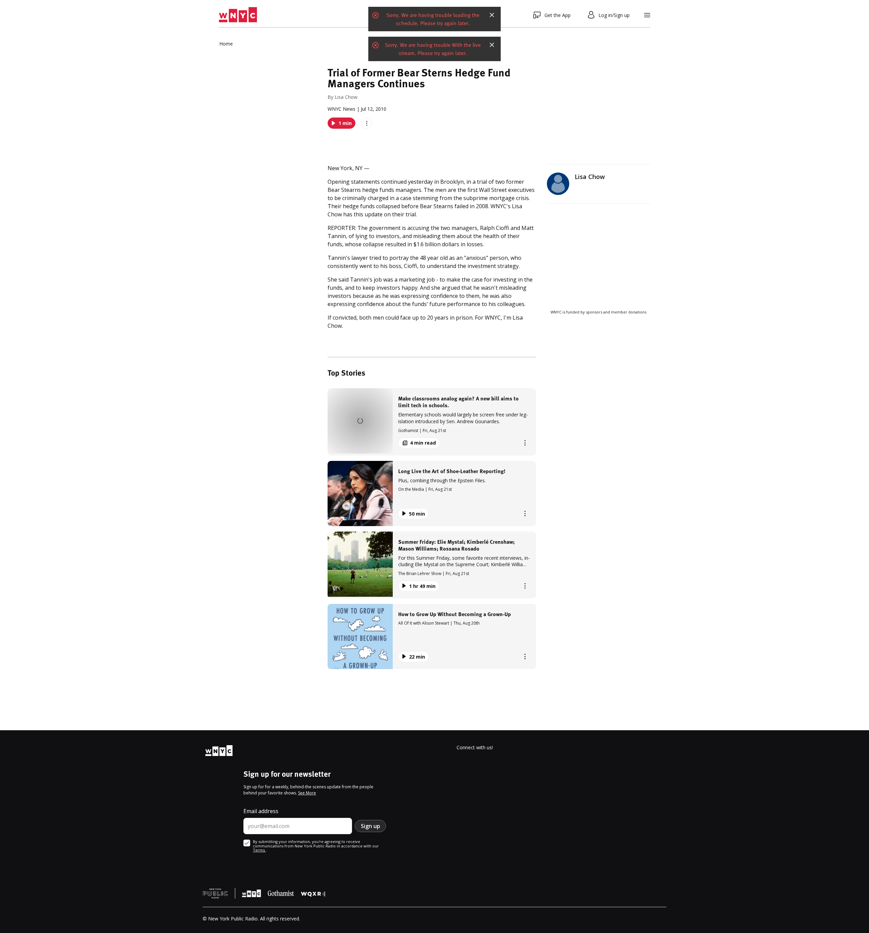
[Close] (492, 15)
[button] (432, 421)
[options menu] (366, 123)
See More (307, 793)
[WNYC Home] (238, 15)
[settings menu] (647, 15)
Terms (259, 850)
